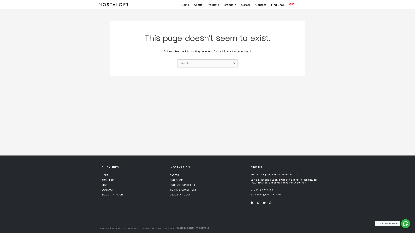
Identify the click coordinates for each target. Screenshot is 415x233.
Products (213, 4)
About (198, 4)
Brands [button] (228, 4)
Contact (260, 4)
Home (185, 4)
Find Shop (278, 4)
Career (245, 4)
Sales (292, 3)
